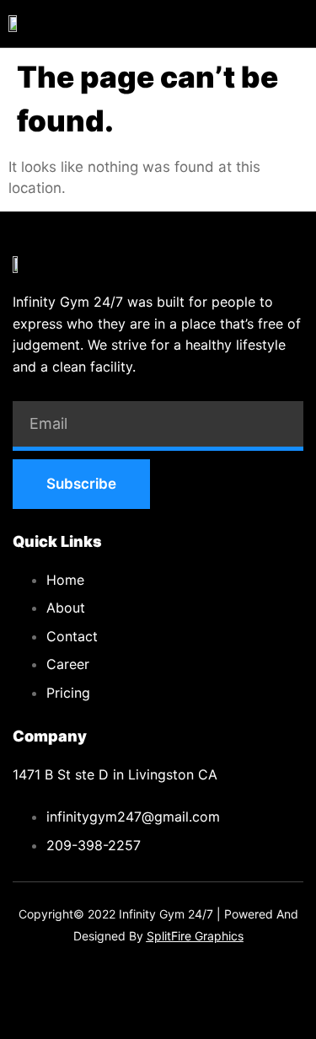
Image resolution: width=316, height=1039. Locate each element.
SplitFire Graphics (195, 936)
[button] (302, 23)
